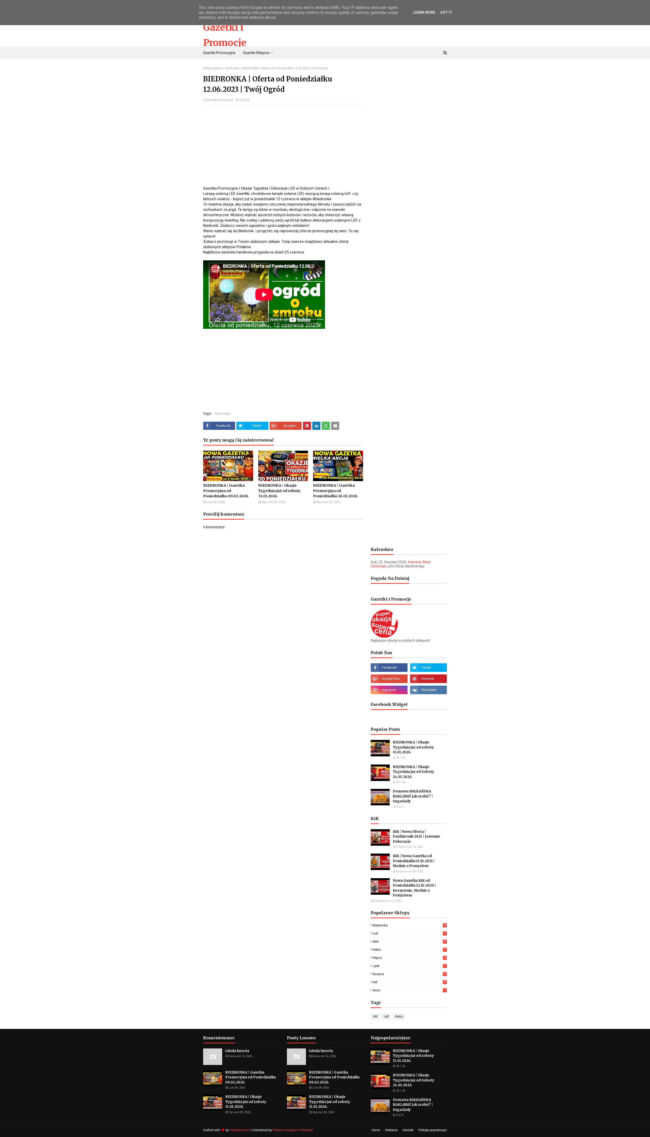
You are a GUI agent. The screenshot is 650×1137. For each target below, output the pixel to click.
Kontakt (408, 1130)
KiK (409, 982)
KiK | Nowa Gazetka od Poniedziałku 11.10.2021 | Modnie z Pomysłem (414, 861)
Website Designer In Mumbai (293, 1130)
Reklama (391, 1130)
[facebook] (389, 667)
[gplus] (389, 678)
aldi (409, 941)
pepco (409, 958)
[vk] (428, 690)
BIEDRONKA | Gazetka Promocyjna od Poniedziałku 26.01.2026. (335, 490)
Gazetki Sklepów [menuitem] (256, 53)
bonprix (409, 974)
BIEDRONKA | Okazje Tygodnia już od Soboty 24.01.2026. (413, 772)
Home (376, 1130)
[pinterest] (428, 678)
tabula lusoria (237, 1051)
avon (409, 990)
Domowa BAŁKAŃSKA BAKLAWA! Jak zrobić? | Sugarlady (413, 796)
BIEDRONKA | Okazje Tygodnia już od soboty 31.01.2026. (279, 490)
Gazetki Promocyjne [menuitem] (219, 53)
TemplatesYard (240, 1130)
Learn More (424, 12)
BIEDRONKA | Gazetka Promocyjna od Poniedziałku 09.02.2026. (226, 490)
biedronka (232, 68)
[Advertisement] (283, 145)
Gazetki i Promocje (220, 100)
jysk (409, 966)
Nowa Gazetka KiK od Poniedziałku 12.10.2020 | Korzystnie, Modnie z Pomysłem (414, 888)
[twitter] (428, 667)
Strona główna (213, 68)
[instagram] (389, 690)
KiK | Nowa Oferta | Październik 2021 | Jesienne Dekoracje (416, 836)
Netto (409, 950)
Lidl (409, 933)
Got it (446, 12)
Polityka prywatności (432, 1130)
